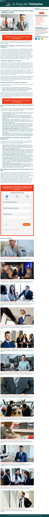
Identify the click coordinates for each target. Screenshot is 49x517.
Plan (28, 515)
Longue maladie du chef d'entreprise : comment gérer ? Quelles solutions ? (14, 395)
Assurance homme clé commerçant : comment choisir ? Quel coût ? (13, 439)
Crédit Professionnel (39, 22)
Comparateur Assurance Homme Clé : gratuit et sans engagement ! (17, 37)
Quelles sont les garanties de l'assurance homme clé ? (10, 417)
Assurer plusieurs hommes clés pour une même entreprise (11, 486)
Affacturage (38, 23)
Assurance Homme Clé (25, 8)
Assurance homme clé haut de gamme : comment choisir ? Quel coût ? (13, 508)
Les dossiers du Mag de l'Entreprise (10, 8)
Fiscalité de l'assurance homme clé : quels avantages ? (10, 279)
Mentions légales (32, 515)
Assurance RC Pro (39, 19)
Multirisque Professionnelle (40, 20)
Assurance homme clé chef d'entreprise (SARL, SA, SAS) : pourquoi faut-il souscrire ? (16, 371)
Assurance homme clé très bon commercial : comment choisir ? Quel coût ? (14, 302)
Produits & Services (19, 8)
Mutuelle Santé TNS (39, 17)
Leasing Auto (38, 24)
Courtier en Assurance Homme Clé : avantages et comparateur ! (12, 325)
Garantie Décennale (39, 18)
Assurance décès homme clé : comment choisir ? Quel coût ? (11, 348)
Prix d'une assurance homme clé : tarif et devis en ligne (10, 257)
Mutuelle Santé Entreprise (40, 16)
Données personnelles (38, 515)
